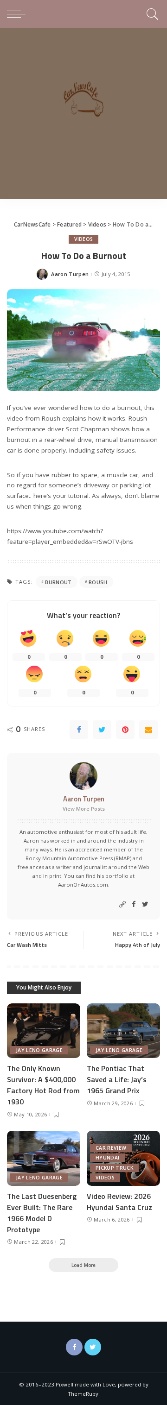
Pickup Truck (114, 1168)
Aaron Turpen (70, 274)
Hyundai (107, 1157)
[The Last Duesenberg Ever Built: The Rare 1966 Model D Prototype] (43, 1158)
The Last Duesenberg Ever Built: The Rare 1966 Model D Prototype (42, 1213)
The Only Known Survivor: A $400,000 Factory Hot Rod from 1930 (43, 1085)
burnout (58, 582)
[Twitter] (102, 729)
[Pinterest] (125, 729)
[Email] (148, 729)
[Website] (122, 904)
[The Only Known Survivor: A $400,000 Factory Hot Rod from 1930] (43, 1030)
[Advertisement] (83, 115)
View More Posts (84, 808)
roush (98, 582)
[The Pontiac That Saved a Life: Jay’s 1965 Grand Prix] (123, 1030)
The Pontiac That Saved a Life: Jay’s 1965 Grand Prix (117, 1079)
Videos (83, 239)
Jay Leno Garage (39, 1050)
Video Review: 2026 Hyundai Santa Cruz (119, 1202)
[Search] (151, 14)
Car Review (111, 1148)
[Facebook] (79, 729)
